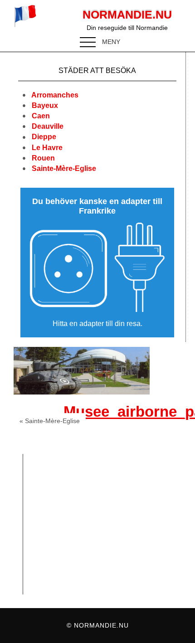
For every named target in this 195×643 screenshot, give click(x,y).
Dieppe (44, 137)
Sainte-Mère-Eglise (64, 168)
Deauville (47, 126)
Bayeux (45, 105)
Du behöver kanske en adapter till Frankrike (97, 206)
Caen (41, 116)
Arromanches (54, 95)
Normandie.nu (127, 14)
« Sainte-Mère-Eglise (50, 420)
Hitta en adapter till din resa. (97, 323)
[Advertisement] (106, 524)
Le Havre (47, 147)
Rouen (43, 158)
